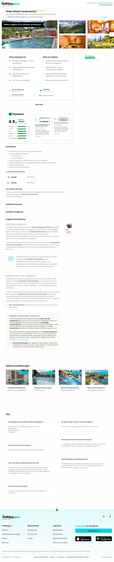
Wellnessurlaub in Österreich (19, 339)
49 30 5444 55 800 (106, 5)
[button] (29, 34)
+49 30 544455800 (55, 551)
